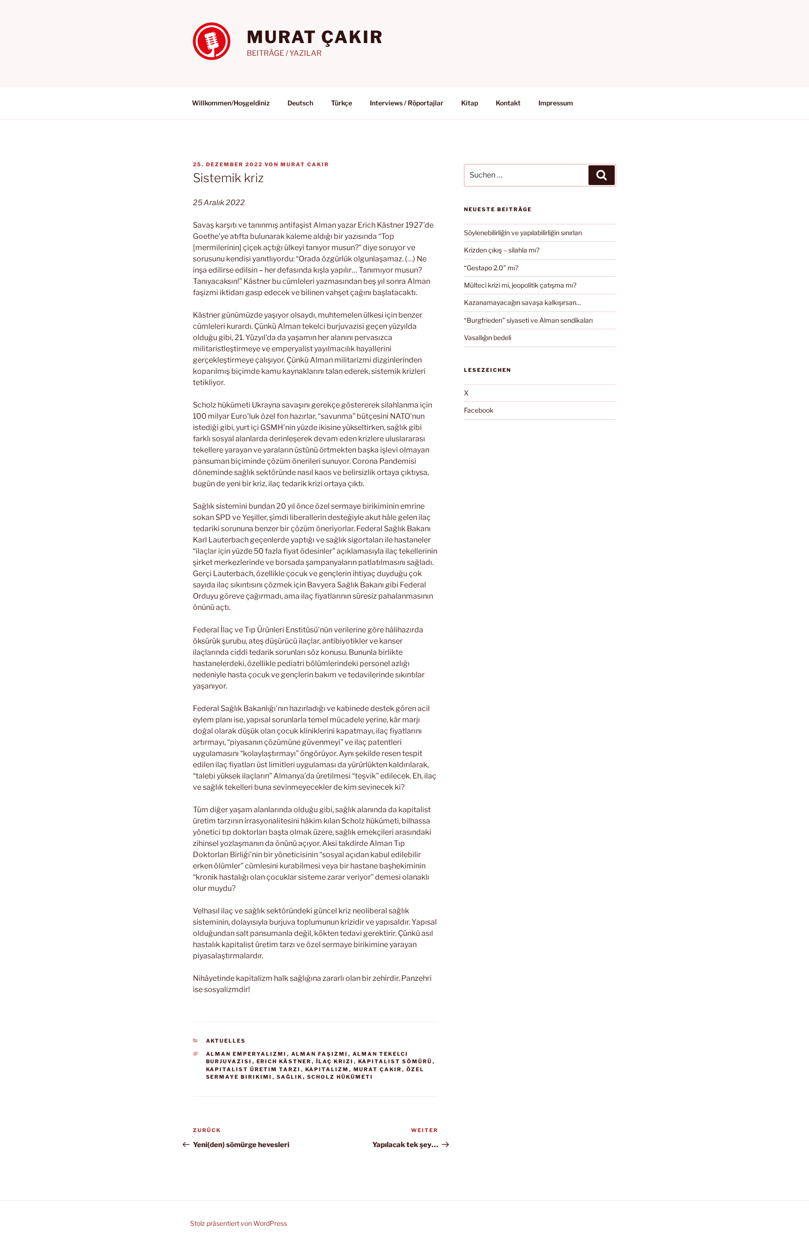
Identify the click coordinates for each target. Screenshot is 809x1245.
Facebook (478, 410)
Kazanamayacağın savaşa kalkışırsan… (522, 302)
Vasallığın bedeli (487, 337)
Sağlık (290, 1077)
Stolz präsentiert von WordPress (238, 1223)
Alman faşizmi (319, 1054)
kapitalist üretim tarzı (253, 1069)
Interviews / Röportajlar (406, 103)
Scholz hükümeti (340, 1077)
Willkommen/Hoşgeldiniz (231, 103)
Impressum (555, 103)
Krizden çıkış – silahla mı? (501, 250)
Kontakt (508, 103)
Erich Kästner (284, 1061)
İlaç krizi (335, 1061)
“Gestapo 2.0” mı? (491, 268)
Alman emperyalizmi (246, 1054)
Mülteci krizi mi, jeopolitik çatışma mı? (520, 285)
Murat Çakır (377, 1069)
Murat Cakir (304, 164)
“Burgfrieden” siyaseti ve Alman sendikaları (528, 320)
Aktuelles (226, 1041)
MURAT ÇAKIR (315, 37)
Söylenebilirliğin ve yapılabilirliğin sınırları (523, 233)
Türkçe (341, 103)
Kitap (469, 103)
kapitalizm (327, 1069)
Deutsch (300, 103)
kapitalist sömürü (395, 1061)
